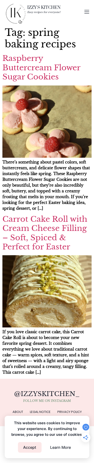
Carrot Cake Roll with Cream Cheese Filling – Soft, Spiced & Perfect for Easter (44, 233)
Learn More (60, 447)
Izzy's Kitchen (43, 7)
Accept (29, 447)
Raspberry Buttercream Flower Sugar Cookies (41, 67)
